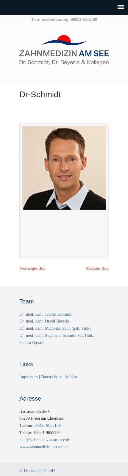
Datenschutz (51, 377)
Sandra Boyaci (31, 342)
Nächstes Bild (97, 268)
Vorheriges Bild (32, 268)
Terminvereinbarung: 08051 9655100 (64, 19)
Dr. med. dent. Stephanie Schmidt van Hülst (56, 335)
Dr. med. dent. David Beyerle (44, 321)
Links (26, 364)
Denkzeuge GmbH (39, 471)
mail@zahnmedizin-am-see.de (44, 440)
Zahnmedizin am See (64, 53)
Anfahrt (70, 377)
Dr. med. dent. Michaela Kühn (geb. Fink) (55, 328)
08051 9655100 (48, 425)
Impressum (29, 377)
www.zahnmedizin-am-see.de (43, 446)
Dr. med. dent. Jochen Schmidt (45, 314)
